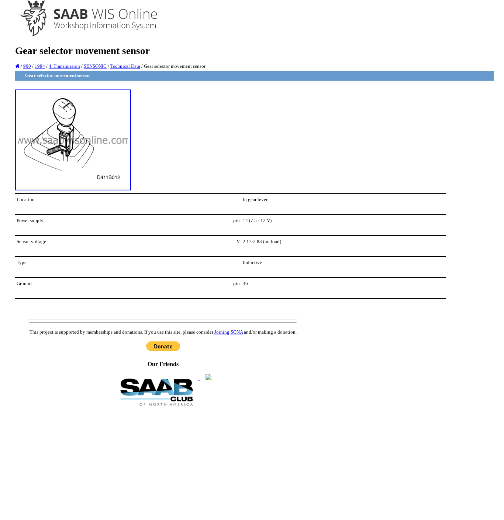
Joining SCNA (228, 332)
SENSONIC (95, 66)
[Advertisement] (163, 462)
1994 (40, 66)
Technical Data (125, 66)
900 (27, 66)
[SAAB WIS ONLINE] (83, 35)
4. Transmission (64, 66)
